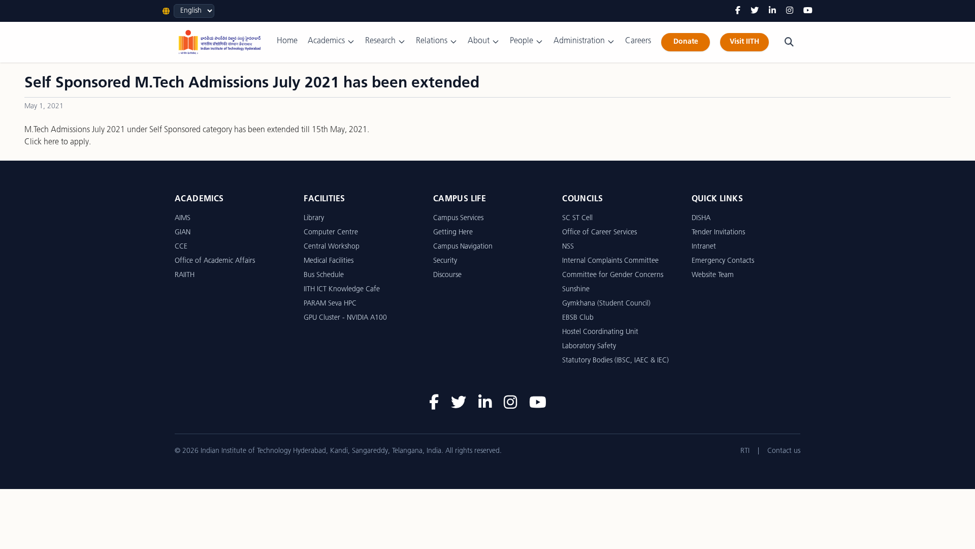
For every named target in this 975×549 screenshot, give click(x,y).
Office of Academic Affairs (215, 261)
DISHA (701, 218)
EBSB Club (578, 318)
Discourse (447, 275)
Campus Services (458, 218)
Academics (326, 41)
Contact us (783, 451)
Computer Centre (331, 232)
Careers (638, 41)
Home (287, 41)
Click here (41, 142)
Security (445, 261)
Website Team (713, 275)
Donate (685, 42)
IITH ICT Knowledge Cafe (342, 289)
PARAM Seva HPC (330, 304)
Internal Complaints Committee (610, 261)
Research (380, 41)
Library (314, 218)
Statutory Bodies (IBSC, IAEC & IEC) (615, 360)
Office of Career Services (599, 232)
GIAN (182, 232)
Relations (431, 41)
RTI (745, 451)
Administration (579, 41)
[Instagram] (789, 11)
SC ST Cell (577, 218)
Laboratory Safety (589, 346)
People (521, 41)
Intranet (704, 247)
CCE (181, 247)
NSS (568, 247)
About (479, 41)
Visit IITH (744, 42)
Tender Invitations (718, 232)
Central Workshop (332, 247)
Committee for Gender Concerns (612, 275)
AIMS (182, 218)
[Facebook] (737, 11)
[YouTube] (807, 11)
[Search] (789, 42)
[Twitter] (755, 11)
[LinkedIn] (772, 11)
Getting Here (453, 232)
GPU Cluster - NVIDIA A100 (345, 318)
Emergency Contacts (723, 261)
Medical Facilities (328, 261)
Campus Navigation (463, 247)
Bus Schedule (324, 275)
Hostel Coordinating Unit (600, 332)
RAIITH (184, 275)
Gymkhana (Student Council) (606, 304)
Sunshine (576, 289)
